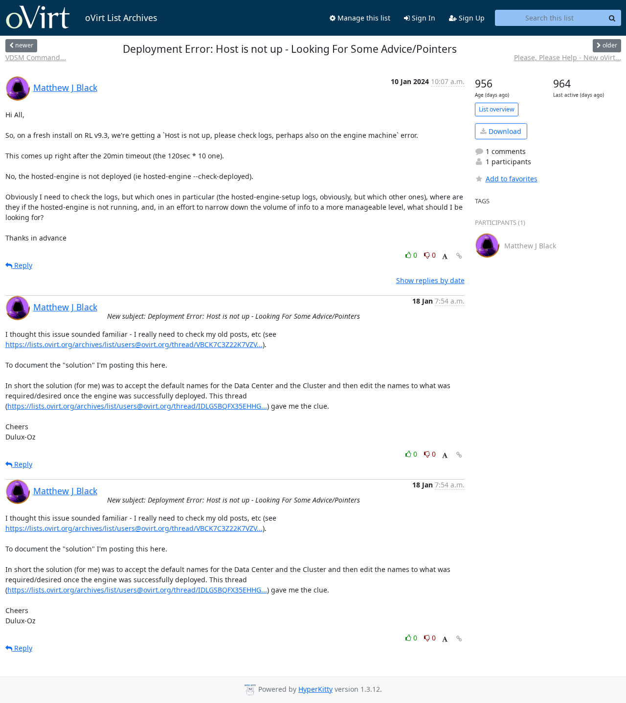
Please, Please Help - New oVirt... (567, 57)
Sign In (422, 17)
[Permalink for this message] (459, 256)
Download (504, 131)
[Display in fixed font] (444, 256)
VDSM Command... (35, 57)
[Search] (612, 18)
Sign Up (471, 17)
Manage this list (362, 17)
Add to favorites (511, 178)
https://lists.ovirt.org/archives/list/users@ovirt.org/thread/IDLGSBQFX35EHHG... (137, 406)
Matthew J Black (65, 87)
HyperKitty (315, 689)
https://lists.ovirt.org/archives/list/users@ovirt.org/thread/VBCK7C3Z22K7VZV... (134, 344)
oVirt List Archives (121, 17)
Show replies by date (430, 280)
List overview (496, 109)
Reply (22, 265)
